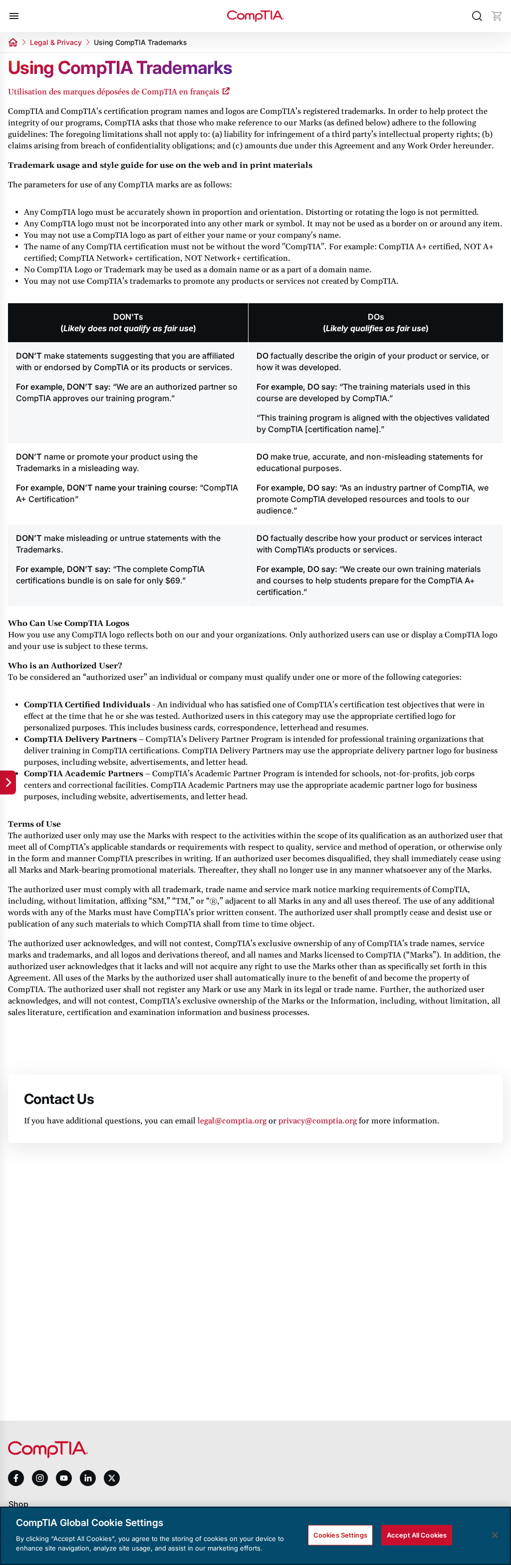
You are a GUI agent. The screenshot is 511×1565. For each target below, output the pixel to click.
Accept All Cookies (417, 1535)
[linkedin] (88, 1478)
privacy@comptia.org (317, 1121)
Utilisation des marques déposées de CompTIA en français (113, 92)
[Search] (477, 16)
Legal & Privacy (56, 42)
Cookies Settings (340, 1535)
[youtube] (64, 1478)
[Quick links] (8, 783)
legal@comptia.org (232, 1121)
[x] (112, 1478)
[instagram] (40, 1478)
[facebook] (16, 1478)
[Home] (255, 16)
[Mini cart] (497, 16)
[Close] (495, 1535)
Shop (18, 1504)
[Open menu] (14, 16)
